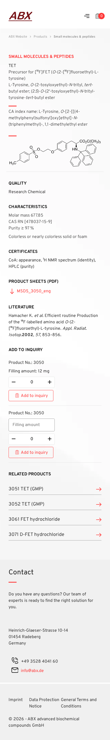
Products (40, 37)
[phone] (14, 661)
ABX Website (18, 37)
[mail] (14, 671)
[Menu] (87, 16)
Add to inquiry (34, 396)
